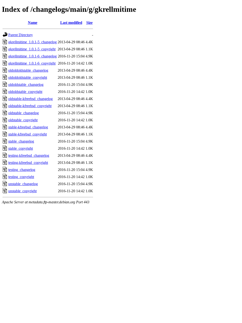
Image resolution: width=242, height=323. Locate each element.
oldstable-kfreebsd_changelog (30, 99)
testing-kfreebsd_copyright (28, 163)
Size (89, 23)
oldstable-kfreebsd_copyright (30, 106)
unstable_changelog (23, 184)
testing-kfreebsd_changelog (28, 155)
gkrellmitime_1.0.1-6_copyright (32, 63)
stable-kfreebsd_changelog (28, 127)
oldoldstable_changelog (25, 85)
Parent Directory (20, 35)
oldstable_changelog (23, 113)
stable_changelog (21, 141)
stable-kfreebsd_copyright (27, 134)
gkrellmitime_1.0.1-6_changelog (32, 56)
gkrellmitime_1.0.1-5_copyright (32, 49)
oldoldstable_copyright (25, 92)
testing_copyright (21, 177)
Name (32, 23)
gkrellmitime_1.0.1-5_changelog (32, 42)
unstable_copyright (22, 191)
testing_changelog (21, 170)
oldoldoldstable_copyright (27, 77)
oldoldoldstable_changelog (28, 70)
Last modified (71, 23)
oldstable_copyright (23, 120)
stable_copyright (20, 148)
